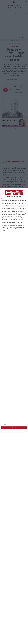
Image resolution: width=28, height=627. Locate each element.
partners (9, 198)
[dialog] (14, 407)
